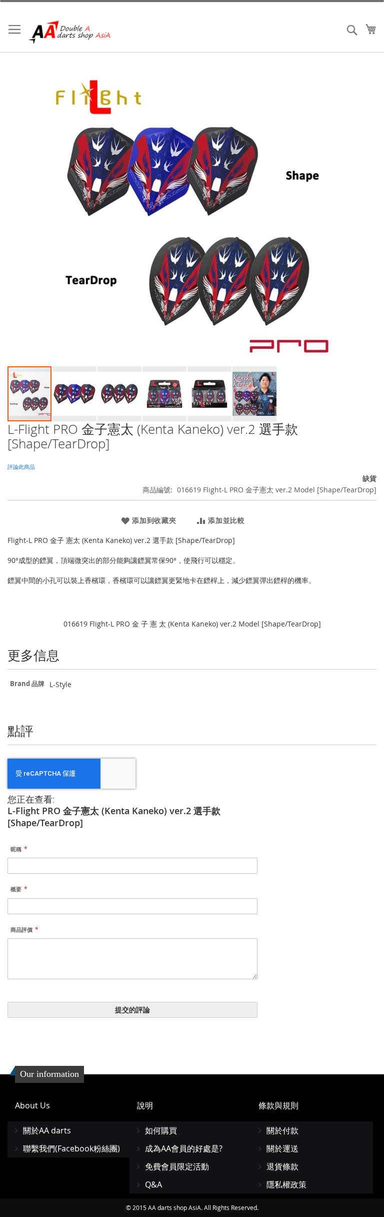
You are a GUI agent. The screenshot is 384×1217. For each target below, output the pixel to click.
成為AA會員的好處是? (183, 1148)
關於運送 (282, 1148)
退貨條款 (282, 1166)
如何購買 (161, 1130)
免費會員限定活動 (177, 1166)
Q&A (153, 1184)
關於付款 (282, 1130)
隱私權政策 (286, 1184)
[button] (75, 393)
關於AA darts (47, 1130)
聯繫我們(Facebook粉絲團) (71, 1148)
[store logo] (70, 32)
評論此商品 (21, 466)
